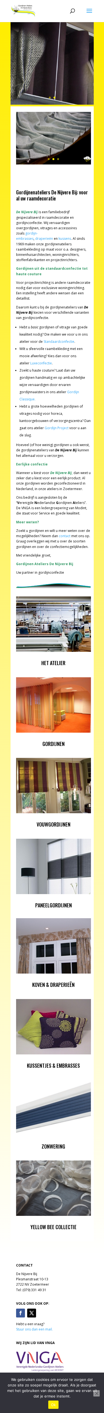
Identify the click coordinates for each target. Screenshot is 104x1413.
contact (64, 536)
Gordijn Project (57, 428)
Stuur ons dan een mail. (34, 1329)
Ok (53, 1404)
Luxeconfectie (41, 363)
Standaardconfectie (59, 341)
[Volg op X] (31, 1313)
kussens (65, 238)
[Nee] (96, 1393)
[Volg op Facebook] (20, 1313)
